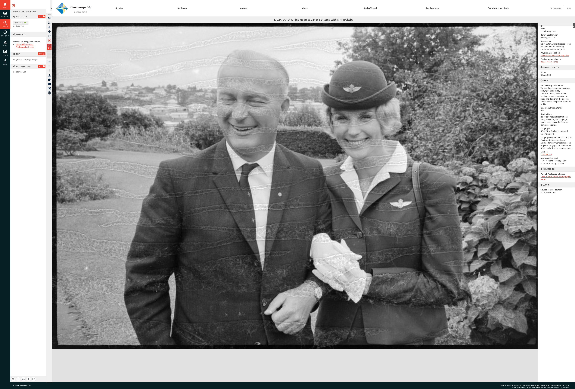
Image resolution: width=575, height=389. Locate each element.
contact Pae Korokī (541, 385)
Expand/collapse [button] (574, 25)
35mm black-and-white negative (555, 55)
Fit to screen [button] (49, 22)
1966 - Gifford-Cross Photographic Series (25, 45)
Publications (432, 8)
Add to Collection (49, 79)
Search (5, 26)
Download (49, 75)
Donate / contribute (498, 8)
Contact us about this (49, 84)
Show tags (19, 22)
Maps (305, 8)
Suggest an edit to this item (13, 5)
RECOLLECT (515, 387)
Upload (5, 55)
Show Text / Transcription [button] (49, 61)
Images (243, 8)
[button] (49, 48)
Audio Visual (370, 8)
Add (40, 16)
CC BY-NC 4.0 (546, 154)
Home (5, 7)
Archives (182, 8)
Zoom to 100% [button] (49, 40)
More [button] (5, 65)
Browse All (5, 17)
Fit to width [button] (49, 27)
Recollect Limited (542, 387)
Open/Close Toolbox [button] (51, 5)
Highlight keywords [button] (49, 70)
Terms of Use (27, 385)
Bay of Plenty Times (549, 61)
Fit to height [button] (49, 31)
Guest (559, 8)
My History (5, 36)
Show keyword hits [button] (49, 66)
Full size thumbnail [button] (49, 18)
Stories (119, 8)
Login (5, 45)
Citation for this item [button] (49, 93)
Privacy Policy (17, 385)
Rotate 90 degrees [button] (49, 36)
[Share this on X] (13, 377)
